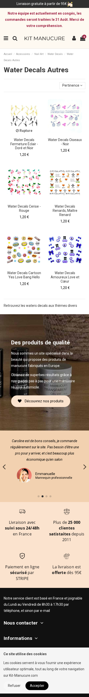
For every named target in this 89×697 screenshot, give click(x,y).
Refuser (14, 686)
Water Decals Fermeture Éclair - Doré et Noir (24, 144)
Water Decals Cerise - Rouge (24, 208)
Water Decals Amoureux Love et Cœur (65, 277)
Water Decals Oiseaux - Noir (65, 142)
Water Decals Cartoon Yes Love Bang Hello (24, 275)
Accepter (37, 686)
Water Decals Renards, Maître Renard (65, 210)
